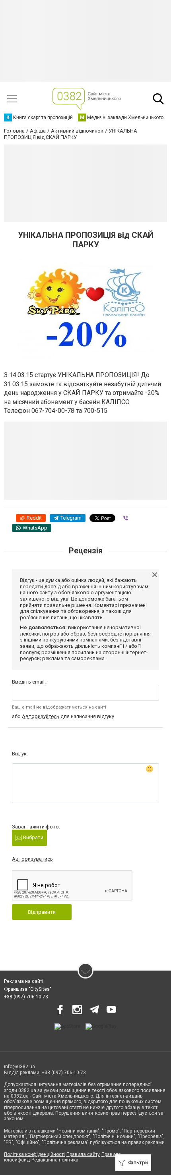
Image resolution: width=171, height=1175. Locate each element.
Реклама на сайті (23, 981)
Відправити (42, 912)
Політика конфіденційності (34, 1154)
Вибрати (32, 837)
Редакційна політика (54, 1160)
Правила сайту (83, 1154)
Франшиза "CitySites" (27, 989)
